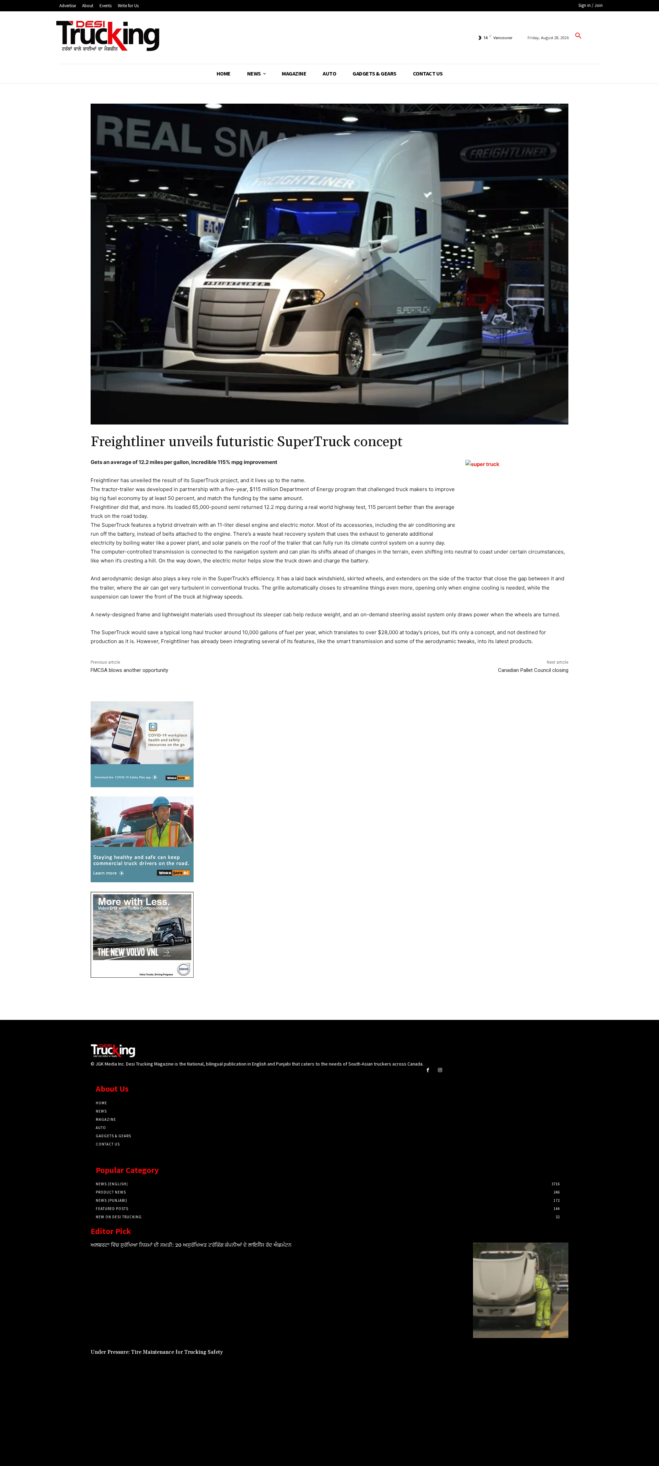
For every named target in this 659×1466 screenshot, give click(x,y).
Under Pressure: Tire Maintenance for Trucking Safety (157, 1352)
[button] (578, 36)
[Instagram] (440, 1070)
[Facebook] (428, 1070)
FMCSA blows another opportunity (129, 670)
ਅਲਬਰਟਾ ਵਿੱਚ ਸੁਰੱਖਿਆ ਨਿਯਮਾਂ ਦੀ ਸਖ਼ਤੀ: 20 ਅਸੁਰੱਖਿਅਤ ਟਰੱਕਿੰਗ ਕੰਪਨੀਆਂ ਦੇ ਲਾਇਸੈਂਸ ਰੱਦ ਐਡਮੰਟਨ (191, 1245)
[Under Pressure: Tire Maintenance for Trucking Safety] (520, 1397)
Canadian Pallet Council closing (533, 670)
